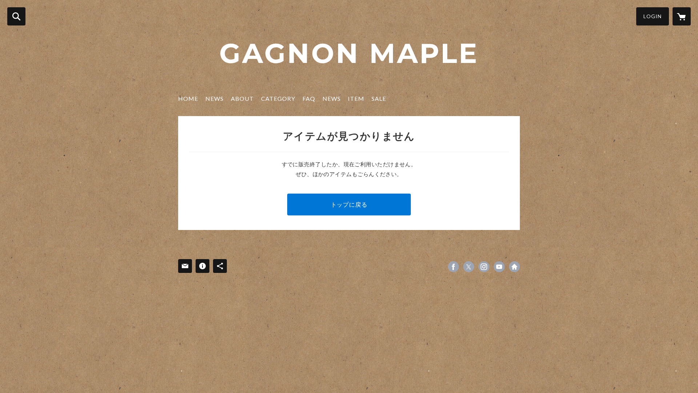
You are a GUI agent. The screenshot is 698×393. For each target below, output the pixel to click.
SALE (379, 98)
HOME (188, 98)
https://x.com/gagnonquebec (468, 266)
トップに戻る (349, 204)
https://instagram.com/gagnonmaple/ (483, 266)
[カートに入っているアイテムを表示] (682, 16)
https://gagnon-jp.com (514, 266)
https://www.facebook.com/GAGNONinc (453, 266)
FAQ (308, 98)
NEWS (214, 98)
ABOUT (242, 98)
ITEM (356, 98)
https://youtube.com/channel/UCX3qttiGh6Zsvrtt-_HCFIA (499, 266)
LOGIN (652, 16)
